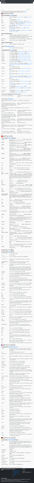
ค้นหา (28, 9)
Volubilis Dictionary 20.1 (13, 346)
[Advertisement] (17, 6)
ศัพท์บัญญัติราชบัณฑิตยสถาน (10, 46)
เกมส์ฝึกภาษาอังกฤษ (16, 473)
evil (22, 467)
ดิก (13, 476)
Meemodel (3, 0)
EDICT (9, 251)
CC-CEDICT (10, 138)
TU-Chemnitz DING (11, 439)
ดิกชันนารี (4, 2)
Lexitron (11, 15)
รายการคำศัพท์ (15, 470)
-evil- (26, 12)
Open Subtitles (10, 98)
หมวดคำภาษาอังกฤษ (16, 471)
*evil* (24, 12)
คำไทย (14, 475)
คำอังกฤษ (15, 474)
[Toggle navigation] (32, 1)
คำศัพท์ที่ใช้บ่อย (15, 472)
